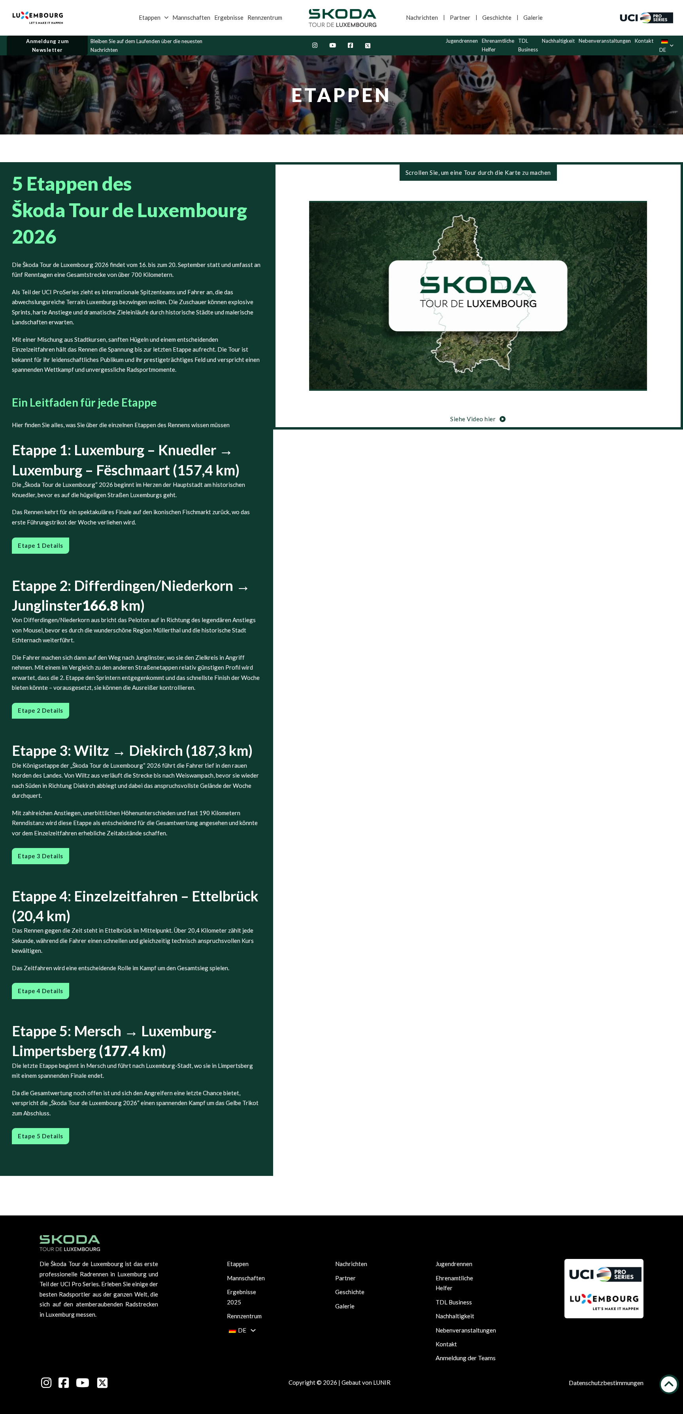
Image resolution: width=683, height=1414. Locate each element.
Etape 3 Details (40, 855)
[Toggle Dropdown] (166, 17)
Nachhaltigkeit (558, 41)
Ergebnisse (228, 17)
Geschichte (496, 17)
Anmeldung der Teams (466, 1357)
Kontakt (644, 41)
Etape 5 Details (40, 1136)
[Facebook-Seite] (350, 45)
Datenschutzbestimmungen (606, 1382)
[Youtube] (332, 45)
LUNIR (382, 1382)
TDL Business (528, 45)
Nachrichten (422, 17)
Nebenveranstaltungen (605, 41)
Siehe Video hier (473, 418)
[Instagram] (314, 45)
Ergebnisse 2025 (241, 1297)
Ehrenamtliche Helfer (498, 45)
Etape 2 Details (40, 710)
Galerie (533, 17)
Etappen (149, 17)
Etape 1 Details (40, 545)
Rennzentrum (264, 17)
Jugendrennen (461, 41)
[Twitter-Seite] (368, 46)
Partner (460, 17)
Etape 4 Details (40, 990)
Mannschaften (191, 17)
